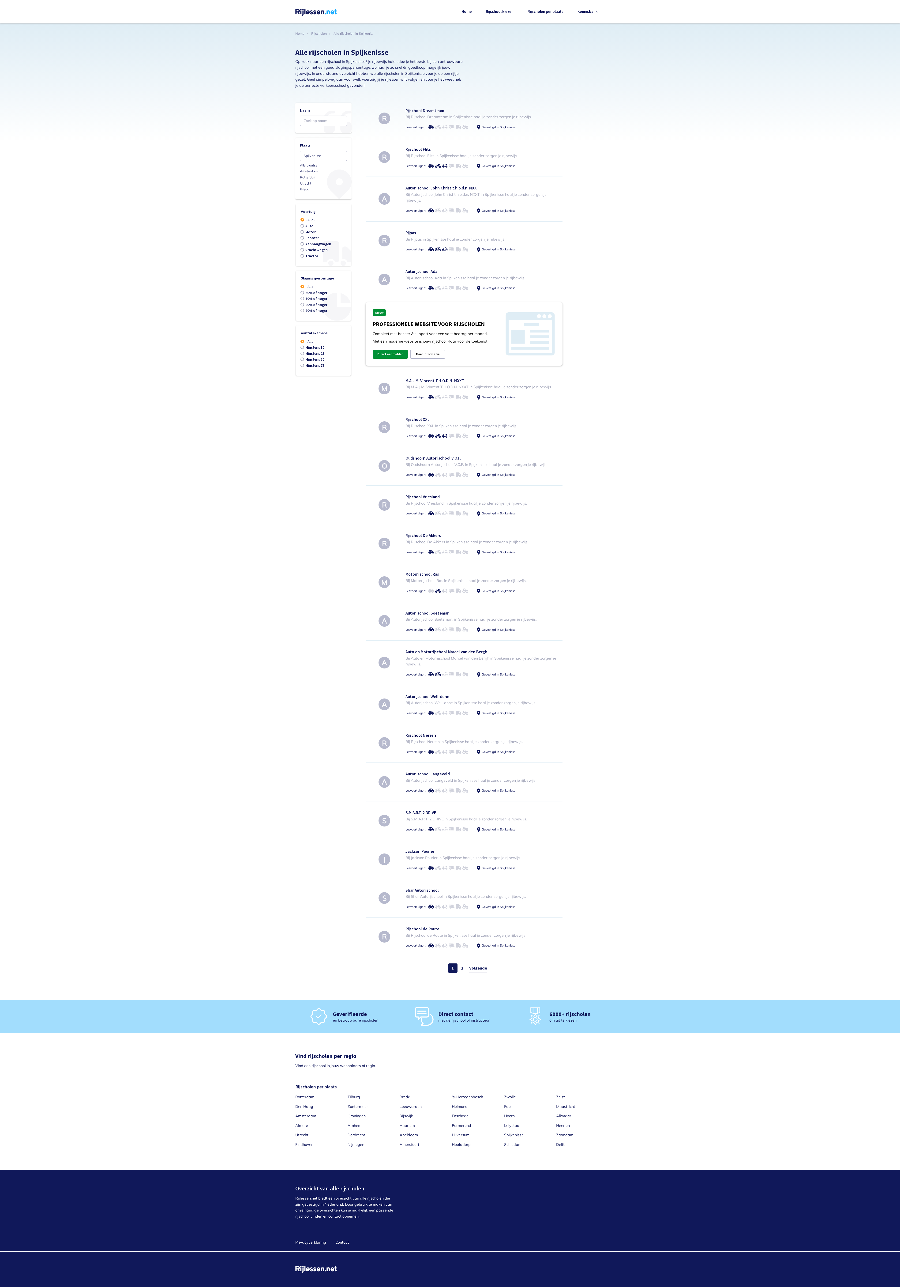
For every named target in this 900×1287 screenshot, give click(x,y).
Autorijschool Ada (421, 271)
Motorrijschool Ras (422, 574)
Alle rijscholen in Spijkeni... (353, 33)
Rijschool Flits (418, 149)
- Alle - (310, 219)
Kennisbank (588, 11)
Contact (342, 1242)
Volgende (478, 968)
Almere (301, 1125)
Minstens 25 (314, 353)
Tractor (311, 255)
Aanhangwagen (318, 244)
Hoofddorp (461, 1144)
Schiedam (512, 1144)
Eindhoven (304, 1144)
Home (467, 11)
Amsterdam (309, 171)
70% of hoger (316, 298)
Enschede (460, 1115)
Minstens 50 (314, 359)
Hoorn (509, 1115)
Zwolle (510, 1097)
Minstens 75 (314, 365)
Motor (310, 232)
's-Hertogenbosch (467, 1097)
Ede (507, 1106)
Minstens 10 (314, 347)
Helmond (460, 1106)
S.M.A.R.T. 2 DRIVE (420, 812)
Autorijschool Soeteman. (427, 613)
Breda (304, 189)
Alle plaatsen (309, 165)
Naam (305, 110)
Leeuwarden (411, 1106)
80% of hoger (316, 304)
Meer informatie (427, 354)
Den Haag (304, 1106)
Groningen (357, 1115)
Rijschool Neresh (420, 735)
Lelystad (511, 1125)
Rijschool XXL (417, 419)
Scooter (312, 237)
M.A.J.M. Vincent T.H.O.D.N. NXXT (434, 380)
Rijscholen (319, 33)
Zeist (560, 1097)
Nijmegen (356, 1144)
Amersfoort (409, 1144)
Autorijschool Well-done (427, 696)
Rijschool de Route (422, 929)
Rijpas (410, 232)
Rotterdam (308, 177)
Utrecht (305, 183)
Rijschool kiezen (500, 11)
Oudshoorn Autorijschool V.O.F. (433, 458)
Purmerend (461, 1125)
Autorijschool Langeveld (427, 774)
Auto (309, 225)
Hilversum (460, 1134)
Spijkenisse (514, 1134)
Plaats (305, 145)
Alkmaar (563, 1115)
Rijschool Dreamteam (424, 110)
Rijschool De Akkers (423, 535)
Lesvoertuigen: (415, 127)
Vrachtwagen (316, 249)
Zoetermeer (358, 1106)
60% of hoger (316, 292)
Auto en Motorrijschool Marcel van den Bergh (446, 651)
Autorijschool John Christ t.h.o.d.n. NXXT (442, 188)
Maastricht (565, 1106)
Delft (560, 1144)
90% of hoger (316, 310)
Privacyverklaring (310, 1242)
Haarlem (407, 1125)
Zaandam (564, 1134)
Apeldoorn (409, 1134)
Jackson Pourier (419, 851)
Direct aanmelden (390, 354)
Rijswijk (406, 1115)
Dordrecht (356, 1134)
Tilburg (354, 1097)
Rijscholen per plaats (545, 11)
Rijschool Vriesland (422, 496)
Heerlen (563, 1125)
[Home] (316, 12)
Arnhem (354, 1125)
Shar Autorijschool (422, 890)
